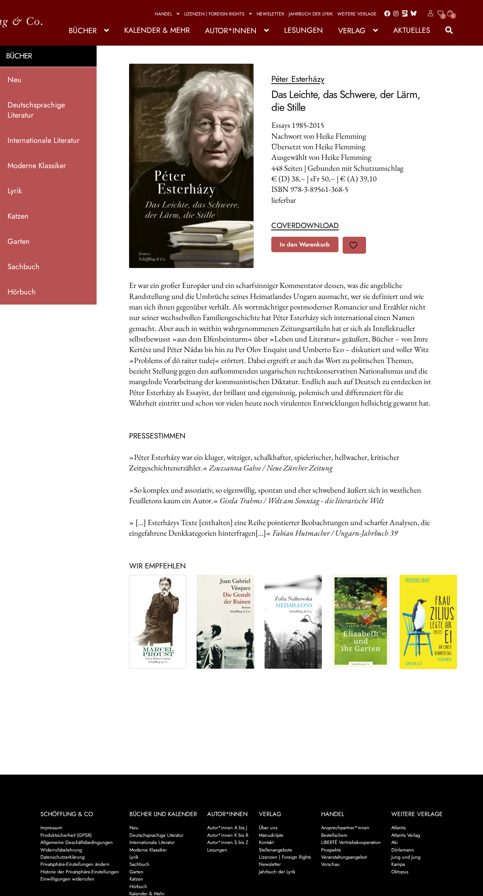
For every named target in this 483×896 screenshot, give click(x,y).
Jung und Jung (405, 857)
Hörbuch (22, 291)
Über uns (268, 827)
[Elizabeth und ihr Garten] (360, 621)
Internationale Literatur (44, 140)
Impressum (51, 827)
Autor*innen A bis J (227, 827)
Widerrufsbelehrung (61, 849)
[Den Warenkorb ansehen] (450, 8)
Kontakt (266, 842)
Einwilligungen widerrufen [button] (67, 878)
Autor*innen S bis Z (227, 842)
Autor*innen (231, 30)
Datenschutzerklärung (62, 857)
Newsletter (270, 14)
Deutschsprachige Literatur (36, 109)
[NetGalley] (403, 14)
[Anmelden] (429, 13)
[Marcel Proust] (157, 621)
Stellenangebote (275, 849)
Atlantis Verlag (405, 835)
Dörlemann (402, 849)
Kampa (398, 864)
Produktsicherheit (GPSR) (66, 835)
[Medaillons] (293, 621)
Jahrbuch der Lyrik (311, 14)
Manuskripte (271, 835)
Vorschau (330, 864)
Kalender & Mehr (157, 30)
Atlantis (398, 827)
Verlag (352, 30)
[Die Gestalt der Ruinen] (225, 621)
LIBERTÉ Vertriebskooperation (351, 842)
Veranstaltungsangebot (344, 857)
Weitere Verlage (357, 14)
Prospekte (331, 849)
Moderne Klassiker (37, 165)
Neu (15, 79)
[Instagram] (394, 14)
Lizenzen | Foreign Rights (214, 14)
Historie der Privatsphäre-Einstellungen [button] (79, 871)
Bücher (83, 30)
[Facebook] (385, 14)
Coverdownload (305, 226)
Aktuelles (411, 30)
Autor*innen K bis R (227, 835)
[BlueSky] (412, 14)
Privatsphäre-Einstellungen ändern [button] (74, 864)
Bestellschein (334, 835)
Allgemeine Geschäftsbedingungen (76, 842)
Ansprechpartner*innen (345, 827)
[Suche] (445, 30)
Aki (394, 842)
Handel (163, 14)
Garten (19, 241)
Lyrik (15, 190)
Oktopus (399, 871)
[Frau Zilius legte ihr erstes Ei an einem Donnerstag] (428, 622)
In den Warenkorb (305, 244)
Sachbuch (24, 266)
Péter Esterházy (298, 79)
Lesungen (303, 30)
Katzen (18, 215)
